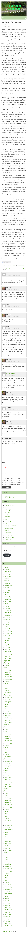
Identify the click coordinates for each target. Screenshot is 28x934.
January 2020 (7, 672)
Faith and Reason (7, 265)
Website (4, 473)
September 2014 (8, 786)
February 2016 (7, 756)
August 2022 (7, 619)
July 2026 (6, 567)
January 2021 (7, 651)
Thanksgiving (7, 532)
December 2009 (8, 887)
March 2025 (7, 582)
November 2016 (8, 740)
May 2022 (6, 624)
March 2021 (7, 647)
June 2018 (6, 706)
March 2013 (7, 818)
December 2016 (8, 738)
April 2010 (6, 880)
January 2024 (7, 599)
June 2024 (6, 594)
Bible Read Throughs (9, 498)
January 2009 (7, 907)
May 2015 (6, 772)
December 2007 (8, 925)
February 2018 (7, 713)
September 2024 (8, 589)
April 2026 (6, 569)
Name (4, 462)
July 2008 (6, 918)
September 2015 (8, 765)
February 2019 (7, 692)
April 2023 (6, 606)
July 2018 (6, 704)
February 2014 (7, 799)
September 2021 (8, 637)
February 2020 (7, 671)
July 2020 (6, 662)
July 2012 (6, 832)
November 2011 (8, 847)
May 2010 (6, 879)
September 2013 (8, 807)
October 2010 (7, 870)
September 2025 (8, 576)
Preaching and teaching (10, 525)
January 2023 (7, 612)
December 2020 (8, 653)
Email (4, 468)
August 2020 (7, 660)
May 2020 (6, 665)
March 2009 (7, 903)
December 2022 (8, 614)
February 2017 (7, 735)
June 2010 (6, 877)
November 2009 (8, 889)
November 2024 (8, 587)
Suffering (6, 530)
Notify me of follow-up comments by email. (14, 482)
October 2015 (7, 763)
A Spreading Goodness (6, 931)
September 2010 (8, 871)
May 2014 (6, 793)
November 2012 (8, 825)
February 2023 (7, 610)
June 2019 (6, 685)
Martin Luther (7, 518)
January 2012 (7, 843)
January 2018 (7, 715)
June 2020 (6, 663)
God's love (7, 512)
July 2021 (6, 640)
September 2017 (8, 722)
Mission (6, 519)
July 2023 (6, 603)
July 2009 (6, 896)
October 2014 (7, 784)
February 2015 (7, 777)
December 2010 (8, 866)
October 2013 (7, 806)
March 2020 (7, 669)
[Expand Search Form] (25, 18)
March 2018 (7, 711)
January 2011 (7, 864)
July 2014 (6, 790)
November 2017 (8, 719)
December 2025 (8, 573)
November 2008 (8, 911)
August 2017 (7, 724)
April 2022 (6, 626)
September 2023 (8, 601)
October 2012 (7, 827)
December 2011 (8, 845)
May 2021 (6, 644)
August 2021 (7, 639)
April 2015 (6, 774)
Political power (8, 521)
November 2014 (8, 783)
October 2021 (7, 635)
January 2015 (7, 779)
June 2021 (6, 642)
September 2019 (8, 679)
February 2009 (7, 905)
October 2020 (7, 656)
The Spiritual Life (21, 265)
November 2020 (8, 655)
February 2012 (7, 841)
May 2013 (6, 815)
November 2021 (8, 633)
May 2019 (6, 687)
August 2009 (7, 895)
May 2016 (6, 751)
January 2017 (7, 736)
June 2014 (6, 791)
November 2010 (8, 868)
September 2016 (8, 743)
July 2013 (6, 811)
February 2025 (7, 583)
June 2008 (6, 920)
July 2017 (6, 726)
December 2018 (8, 695)
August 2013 (7, 809)
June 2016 (6, 749)
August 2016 (7, 745)
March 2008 (7, 921)
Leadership (7, 516)
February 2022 (7, 630)
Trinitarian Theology (9, 537)
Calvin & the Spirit (7, 268)
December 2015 (8, 759)
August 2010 (7, 873)
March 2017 (7, 733)
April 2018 (6, 710)
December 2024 (8, 585)
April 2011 (6, 859)
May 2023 (6, 605)
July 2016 (6, 747)
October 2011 (7, 848)
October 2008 (7, 912)
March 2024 (7, 596)
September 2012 (8, 829)
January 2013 (7, 822)
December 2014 (8, 781)
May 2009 (6, 900)
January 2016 (7, 758)
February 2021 (7, 649)
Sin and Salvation (8, 528)
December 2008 (8, 909)
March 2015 (7, 775)
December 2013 (8, 802)
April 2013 (6, 816)
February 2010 (7, 884)
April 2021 (6, 646)
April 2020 (6, 667)
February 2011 (7, 863)
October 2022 (7, 617)
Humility (6, 514)
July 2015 (6, 768)
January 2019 (7, 694)
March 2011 (7, 861)
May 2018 (6, 708)
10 (13, 26)
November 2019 (8, 676)
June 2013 (6, 813)
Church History (8, 509)
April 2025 (6, 580)
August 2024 (7, 590)
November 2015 (8, 761)
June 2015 (6, 770)
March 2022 (7, 628)
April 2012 (6, 838)
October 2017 (7, 720)
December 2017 (8, 717)
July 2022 (6, 621)
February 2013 (7, 820)
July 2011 (6, 854)
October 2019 (7, 678)
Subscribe (7, 555)
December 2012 (8, 824)
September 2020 (8, 658)
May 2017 (6, 729)
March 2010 (7, 882)
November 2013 (8, 804)
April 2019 (6, 688)
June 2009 (6, 898)
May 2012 (6, 836)
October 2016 (7, 742)
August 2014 (7, 788)
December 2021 (8, 631)
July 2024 (6, 592)
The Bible (14, 265)
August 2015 (7, 767)
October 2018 (7, 699)
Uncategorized (7, 539)
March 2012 (7, 840)
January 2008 (7, 923)
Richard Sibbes (7, 527)
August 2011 (7, 852)
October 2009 (7, 891)
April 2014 (6, 795)
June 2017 (6, 727)
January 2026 (7, 571)
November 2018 (8, 697)
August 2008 (7, 916)
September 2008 (8, 914)
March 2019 (7, 690)
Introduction (7, 496)
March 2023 (7, 608)
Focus (23, 268)
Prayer (6, 523)
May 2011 (6, 857)
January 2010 (7, 886)
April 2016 (6, 752)
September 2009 (8, 893)
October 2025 (7, 574)
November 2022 (8, 615)
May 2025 (6, 578)
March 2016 (7, 754)
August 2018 (7, 703)
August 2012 (7, 831)
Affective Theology (9, 505)
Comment (5, 445)
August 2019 (7, 681)
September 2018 (8, 701)
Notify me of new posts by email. (12, 484)
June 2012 (6, 834)
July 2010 (6, 875)
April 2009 (6, 902)
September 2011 (8, 850)
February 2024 (7, 598)
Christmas (6, 507)
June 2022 (6, 623)
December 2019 (8, 674)
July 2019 (6, 683)
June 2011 (6, 855)
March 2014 (7, 797)
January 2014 (7, 800)
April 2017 (6, 731)
